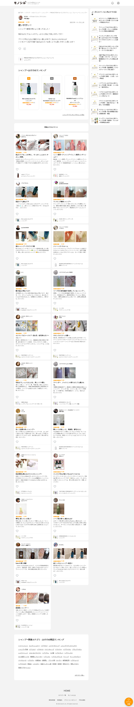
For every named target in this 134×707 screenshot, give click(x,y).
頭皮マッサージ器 (46, 664)
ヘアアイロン (67, 649)
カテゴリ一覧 (62, 695)
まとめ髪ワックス (23, 656)
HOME (67, 690)
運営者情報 (52, 700)
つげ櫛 (52, 653)
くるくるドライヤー (35, 653)
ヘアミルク (32, 649)
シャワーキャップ (54, 646)
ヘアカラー (31, 660)
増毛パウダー (75, 664)
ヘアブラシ (45, 653)
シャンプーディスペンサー (69, 646)
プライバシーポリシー (70, 700)
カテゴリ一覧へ (79, 675)
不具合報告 (82, 700)
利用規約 (59, 700)
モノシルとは (72, 695)
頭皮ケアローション (24, 667)
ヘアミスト (47, 656)
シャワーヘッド (23, 653)
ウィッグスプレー (75, 656)
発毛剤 (60, 664)
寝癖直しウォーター (36, 656)
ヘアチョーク (75, 660)
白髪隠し (44, 660)
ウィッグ (66, 656)
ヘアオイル (40, 649)
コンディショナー (34, 646)
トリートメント (23, 646)
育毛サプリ (66, 664)
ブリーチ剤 (51, 660)
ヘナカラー (36, 664)
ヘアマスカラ (22, 664)
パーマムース (22, 660)
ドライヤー (58, 649)
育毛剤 (54, 664)
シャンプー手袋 (23, 649)
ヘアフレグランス (56, 656)
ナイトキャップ (49, 649)
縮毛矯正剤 (66, 660)
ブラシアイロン (77, 649)
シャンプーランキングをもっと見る (73, 115)
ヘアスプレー (59, 653)
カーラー (59, 660)
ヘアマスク (44, 646)
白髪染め (38, 660)
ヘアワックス (68, 653)
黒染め (30, 664)
